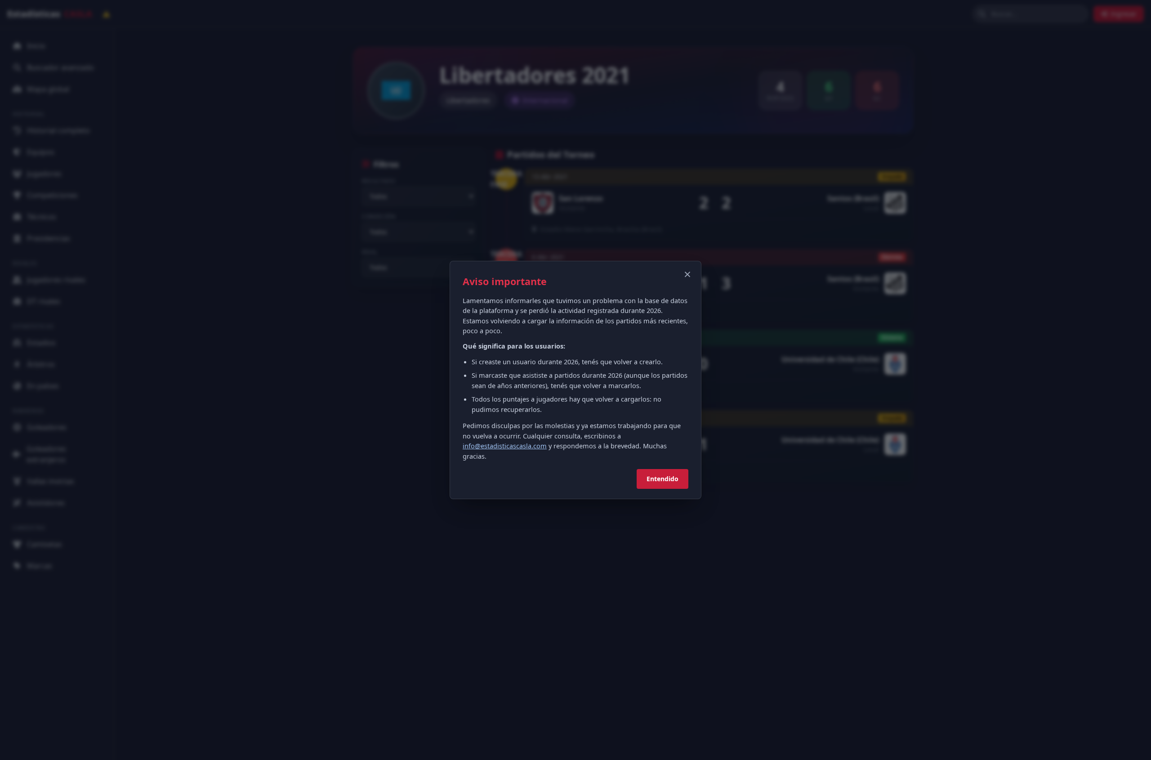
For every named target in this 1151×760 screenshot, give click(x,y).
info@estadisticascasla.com (505, 445)
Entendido (662, 478)
